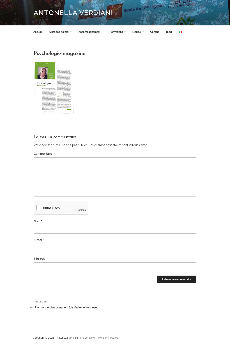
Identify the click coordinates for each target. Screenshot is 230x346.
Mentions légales (108, 337)
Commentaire (44, 153)
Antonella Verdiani (73, 12)
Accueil (37, 31)
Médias (136, 31)
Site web (39, 258)
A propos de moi (59, 31)
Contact (154, 31)
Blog (169, 31)
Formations (116, 31)
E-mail (39, 240)
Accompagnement (89, 31)
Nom (38, 221)
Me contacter (88, 337)
